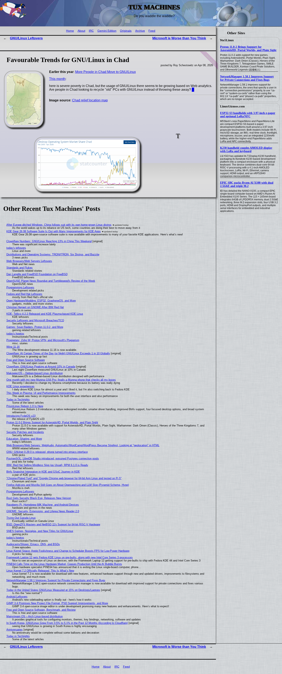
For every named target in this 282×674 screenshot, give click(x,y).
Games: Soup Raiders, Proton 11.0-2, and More (34, 327)
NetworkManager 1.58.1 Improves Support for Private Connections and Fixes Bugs (247, 78)
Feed (151, 30)
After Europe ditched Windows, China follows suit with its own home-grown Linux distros (58, 224)
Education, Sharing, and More (24, 438)
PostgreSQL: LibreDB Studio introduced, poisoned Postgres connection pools (52, 458)
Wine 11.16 (13, 346)
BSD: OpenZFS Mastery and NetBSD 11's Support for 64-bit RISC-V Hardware (53, 524)
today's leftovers (16, 247)
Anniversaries (14, 629)
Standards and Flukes (19, 267)
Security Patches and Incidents (25, 432)
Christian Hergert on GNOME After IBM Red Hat (35, 307)
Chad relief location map (90, 100)
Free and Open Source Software (25, 360)
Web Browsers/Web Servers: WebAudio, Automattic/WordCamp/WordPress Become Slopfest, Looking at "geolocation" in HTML (82, 445)
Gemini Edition (106, 30)
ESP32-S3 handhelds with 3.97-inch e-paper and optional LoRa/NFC (247, 115)
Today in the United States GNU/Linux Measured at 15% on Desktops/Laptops (53, 590)
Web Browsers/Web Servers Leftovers (29, 261)
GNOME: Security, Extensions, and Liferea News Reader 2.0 (42, 511)
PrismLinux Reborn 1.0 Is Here (24, 406)
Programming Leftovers (20, 287)
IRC (91, 30)
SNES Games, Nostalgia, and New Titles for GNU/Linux (39, 531)
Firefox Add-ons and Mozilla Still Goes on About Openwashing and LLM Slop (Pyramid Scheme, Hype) (67, 484)
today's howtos (15, 333)
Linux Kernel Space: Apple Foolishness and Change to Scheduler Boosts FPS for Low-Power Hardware (67, 550)
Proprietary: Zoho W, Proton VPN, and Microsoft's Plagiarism (42, 340)
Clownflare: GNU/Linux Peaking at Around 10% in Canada (40, 366)
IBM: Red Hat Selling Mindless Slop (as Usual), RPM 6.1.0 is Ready (47, 465)
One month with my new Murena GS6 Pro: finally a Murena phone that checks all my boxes (61, 379)
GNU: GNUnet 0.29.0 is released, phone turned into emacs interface (47, 451)
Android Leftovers (16, 596)
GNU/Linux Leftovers (26, 38)
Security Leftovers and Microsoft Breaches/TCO (35, 320)
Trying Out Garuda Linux (21, 517)
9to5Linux (227, 40)
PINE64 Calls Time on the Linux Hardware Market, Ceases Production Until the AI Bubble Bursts (64, 564)
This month (57, 79)
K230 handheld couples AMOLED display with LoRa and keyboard (246, 149)
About (81, 30)
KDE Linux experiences (20, 386)
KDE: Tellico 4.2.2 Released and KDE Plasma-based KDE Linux (44, 313)
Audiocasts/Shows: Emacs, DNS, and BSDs (33, 544)
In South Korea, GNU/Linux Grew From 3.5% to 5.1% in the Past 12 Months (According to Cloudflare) (67, 623)
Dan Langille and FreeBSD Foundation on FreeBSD (37, 274)
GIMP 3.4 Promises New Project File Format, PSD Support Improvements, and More (57, 603)
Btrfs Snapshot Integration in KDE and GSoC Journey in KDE (43, 471)
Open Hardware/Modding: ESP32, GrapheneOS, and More (41, 300)
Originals (126, 30)
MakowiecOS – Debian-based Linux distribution (34, 373)
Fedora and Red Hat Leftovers (24, 294)
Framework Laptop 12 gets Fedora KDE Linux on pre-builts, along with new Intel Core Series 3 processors (69, 557)
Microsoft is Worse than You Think (179, 38)
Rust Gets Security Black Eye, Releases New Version (38, 498)
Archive (140, 30)
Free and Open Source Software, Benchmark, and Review (41, 609)
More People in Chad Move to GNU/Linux (105, 72)
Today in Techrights (18, 399)
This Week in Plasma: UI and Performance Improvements (41, 393)
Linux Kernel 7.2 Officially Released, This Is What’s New (40, 570)
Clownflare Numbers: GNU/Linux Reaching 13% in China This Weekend (49, 241)
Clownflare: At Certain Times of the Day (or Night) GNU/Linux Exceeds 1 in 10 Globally (58, 353)
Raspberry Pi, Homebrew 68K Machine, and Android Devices (42, 504)
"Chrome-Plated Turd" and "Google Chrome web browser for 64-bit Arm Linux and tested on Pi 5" (64, 478)
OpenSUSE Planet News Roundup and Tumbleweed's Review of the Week (50, 280)
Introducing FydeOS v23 (21, 415)
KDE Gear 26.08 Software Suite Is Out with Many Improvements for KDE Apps (53, 231)
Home (70, 30)
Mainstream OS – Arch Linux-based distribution (34, 616)
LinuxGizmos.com (232, 106)
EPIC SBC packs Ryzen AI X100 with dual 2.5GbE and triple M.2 (246, 184)
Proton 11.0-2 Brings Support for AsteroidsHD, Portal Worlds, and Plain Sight (248, 48)
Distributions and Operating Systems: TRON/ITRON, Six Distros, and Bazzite (52, 254)
